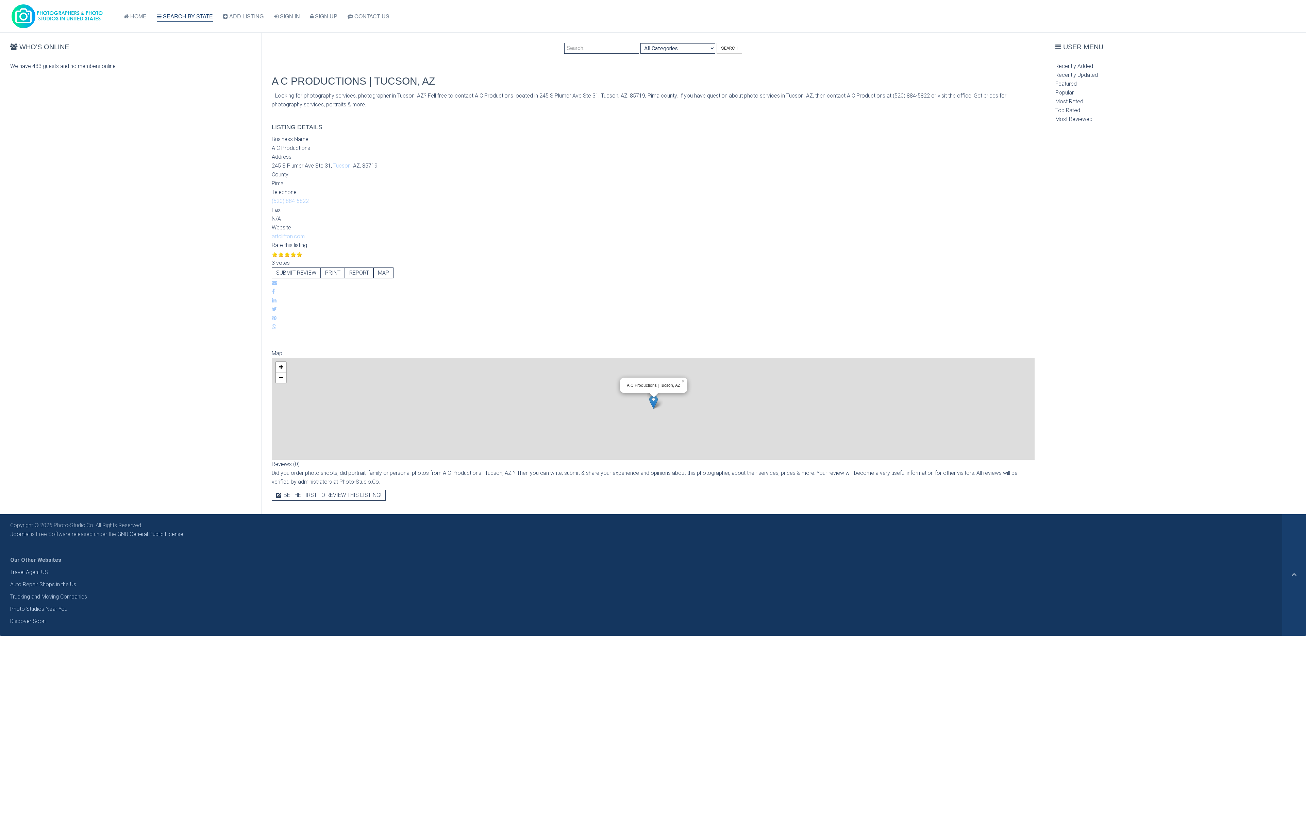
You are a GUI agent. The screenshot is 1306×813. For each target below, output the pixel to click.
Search (729, 48)
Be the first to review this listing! (331, 495)
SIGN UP (325, 16)
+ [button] (281, 367)
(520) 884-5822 (290, 201)
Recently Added (1074, 66)
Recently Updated (1076, 75)
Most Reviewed (1073, 119)
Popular (1064, 92)
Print (332, 273)
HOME (138, 16)
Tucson (342, 165)
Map (383, 273)
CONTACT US (371, 16)
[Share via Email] (274, 282)
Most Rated (1069, 101)
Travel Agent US (29, 572)
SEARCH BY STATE (187, 16)
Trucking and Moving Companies (48, 596)
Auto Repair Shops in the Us (43, 584)
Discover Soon (28, 621)
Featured (1066, 84)
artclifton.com (288, 236)
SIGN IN (289, 16)
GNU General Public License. (150, 534)
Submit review (296, 273)
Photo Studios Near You (38, 609)
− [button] (281, 377)
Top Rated (1067, 110)
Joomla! (20, 534)
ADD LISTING (246, 16)
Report (359, 273)
